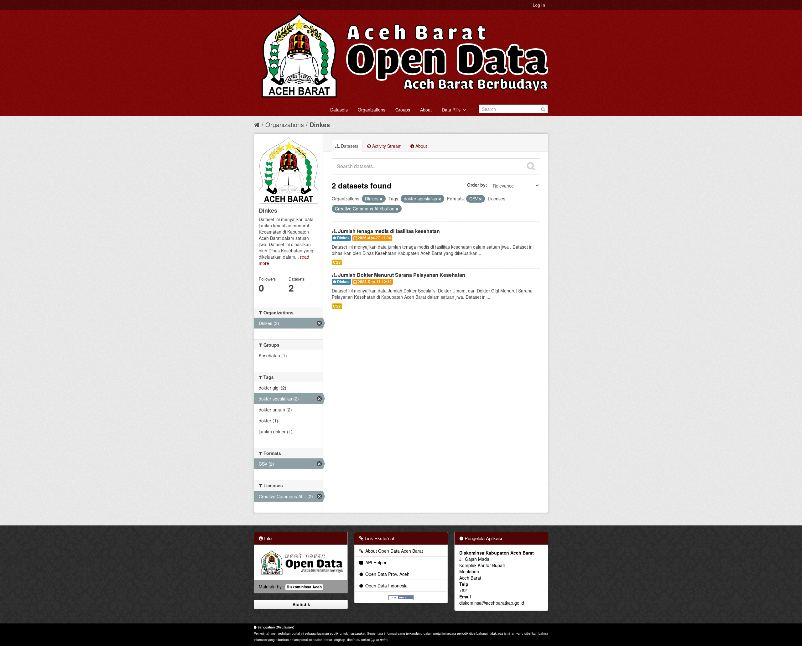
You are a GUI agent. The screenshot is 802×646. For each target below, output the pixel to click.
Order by (476, 185)
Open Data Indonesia (386, 585)
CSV (337, 262)
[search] (531, 166)
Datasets (339, 109)
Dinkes (320, 124)
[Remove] (381, 198)
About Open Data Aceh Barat (393, 551)
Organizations (371, 109)
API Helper (375, 562)
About (426, 109)
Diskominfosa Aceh (304, 587)
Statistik (300, 604)
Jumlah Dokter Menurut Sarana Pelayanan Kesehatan (401, 274)
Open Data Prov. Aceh (386, 574)
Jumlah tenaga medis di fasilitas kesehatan (389, 231)
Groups (402, 109)
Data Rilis (452, 109)
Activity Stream (386, 146)
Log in (539, 5)
